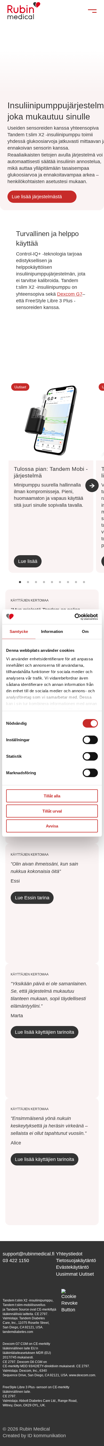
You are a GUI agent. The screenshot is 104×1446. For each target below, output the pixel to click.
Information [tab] (52, 631)
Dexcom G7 (69, 294)
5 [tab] (52, 586)
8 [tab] (76, 586)
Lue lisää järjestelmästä (37, 196)
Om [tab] (85, 631)
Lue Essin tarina (32, 897)
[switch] (90, 740)
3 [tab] (36, 586)
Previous (9, 492)
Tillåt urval (52, 811)
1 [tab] (20, 586)
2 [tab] (28, 586)
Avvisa (52, 826)
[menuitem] (78, 1254)
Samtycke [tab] (19, 631)
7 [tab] (68, 586)
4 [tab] (44, 586)
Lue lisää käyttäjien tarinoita (44, 1032)
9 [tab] (84, 586)
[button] (69, 1297)
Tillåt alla (52, 796)
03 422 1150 (16, 1260)
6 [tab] (60, 586)
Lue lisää (27, 561)
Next (92, 485)
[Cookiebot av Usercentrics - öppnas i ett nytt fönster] (75, 616)
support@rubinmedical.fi (28, 1254)
